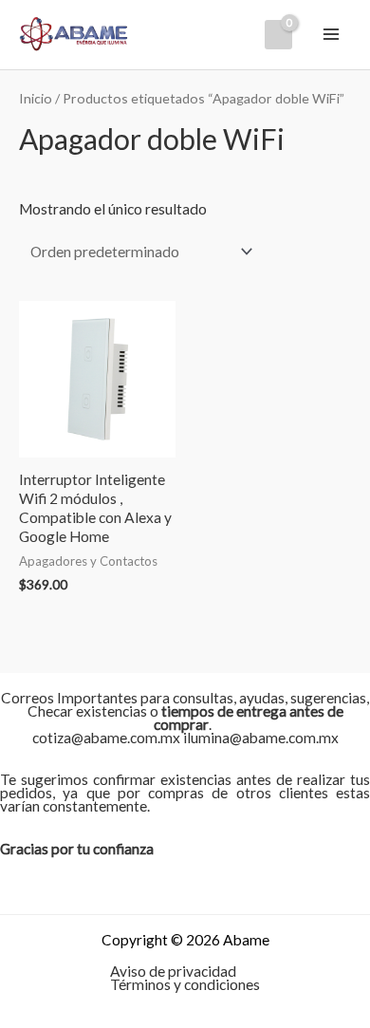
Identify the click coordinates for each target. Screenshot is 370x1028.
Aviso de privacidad (173, 971)
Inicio (35, 98)
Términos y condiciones (185, 984)
